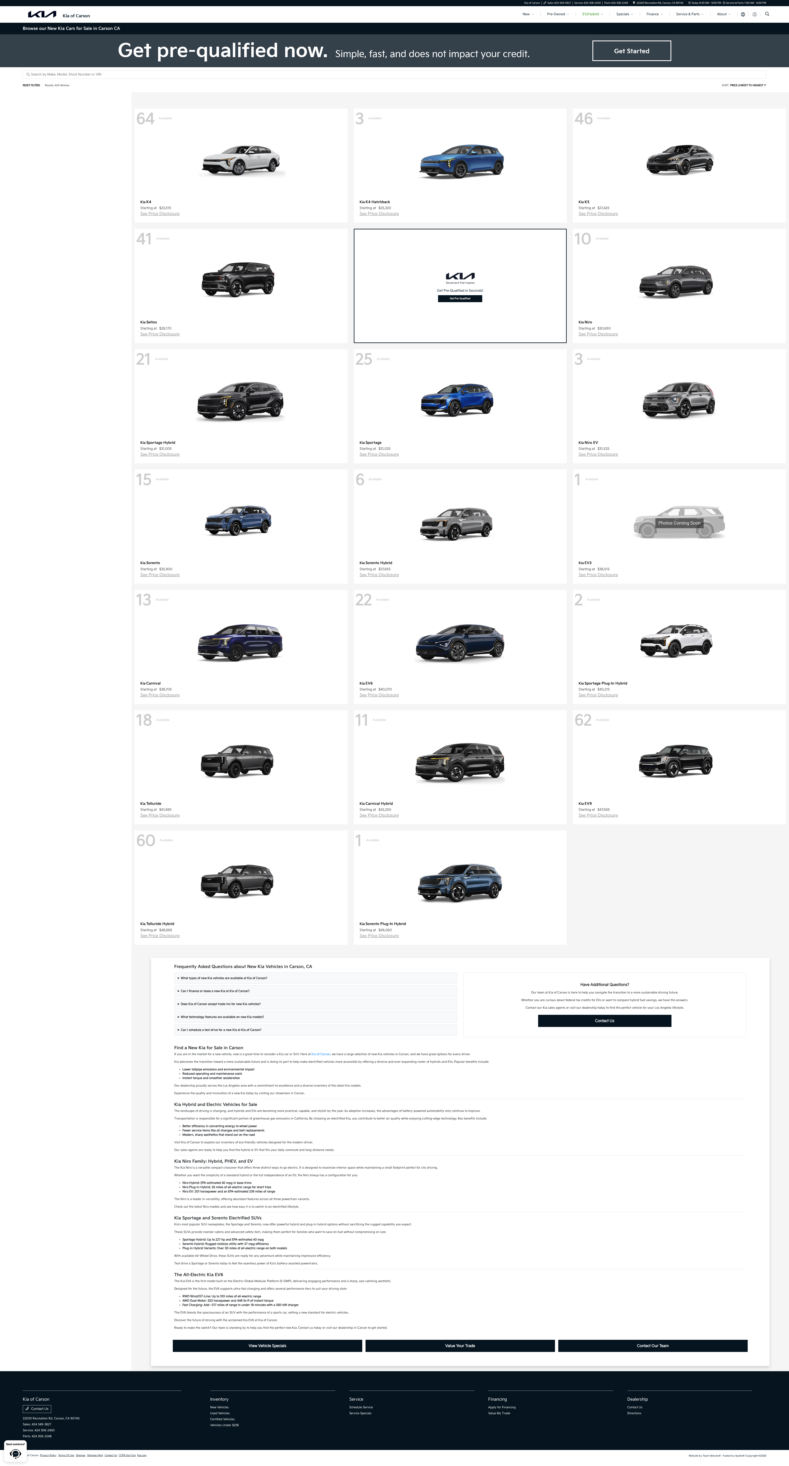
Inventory (219, 1399)
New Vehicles (219, 1407)
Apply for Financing (502, 1407)
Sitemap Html (95, 1455)
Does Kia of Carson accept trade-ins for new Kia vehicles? (221, 1004)
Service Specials (360, 1413)
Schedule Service (361, 1407)
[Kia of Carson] (58, 14)
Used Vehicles (220, 1413)
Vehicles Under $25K (224, 1425)
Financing (497, 1399)
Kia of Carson (320, 1054)
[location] (634, 3)
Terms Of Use (66, 1455)
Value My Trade (499, 1413)
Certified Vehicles (222, 1419)
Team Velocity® (712, 1455)
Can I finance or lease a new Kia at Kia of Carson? (215, 991)
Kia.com (141, 1455)
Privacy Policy (48, 1455)
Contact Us (604, 1021)
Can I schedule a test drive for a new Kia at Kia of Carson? (221, 1030)
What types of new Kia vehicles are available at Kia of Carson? (224, 978)
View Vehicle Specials (267, 1346)
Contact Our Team (653, 1346)
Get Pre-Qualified (460, 298)
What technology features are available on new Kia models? (222, 1017)
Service (356, 1399)
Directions (634, 1413)
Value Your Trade (460, 1346)
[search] (767, 14)
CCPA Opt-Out (127, 1455)
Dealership (637, 1399)
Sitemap (80, 1455)
